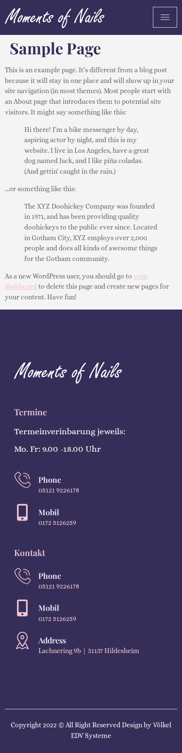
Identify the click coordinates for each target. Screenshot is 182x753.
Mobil (48, 512)
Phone (49, 480)
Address (52, 640)
